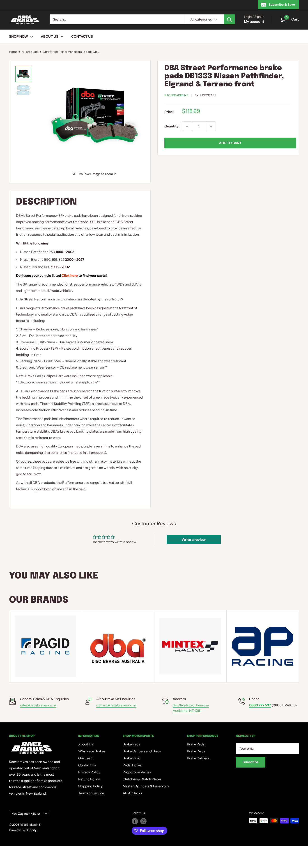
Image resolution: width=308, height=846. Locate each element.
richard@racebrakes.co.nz (116, 705)
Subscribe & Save (282, 4)
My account (254, 21)
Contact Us (82, 36)
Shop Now (18, 36)
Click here (84, 275)
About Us (49, 36)
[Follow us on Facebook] (135, 821)
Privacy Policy (89, 772)
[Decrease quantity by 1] (187, 126)
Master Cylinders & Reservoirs (146, 786)
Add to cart (230, 143)
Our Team (86, 758)
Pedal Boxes (132, 765)
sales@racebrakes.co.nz (38, 705)
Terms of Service (91, 793)
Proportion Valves (137, 772)
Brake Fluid (131, 758)
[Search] (229, 19)
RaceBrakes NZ (176, 95)
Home (13, 51)
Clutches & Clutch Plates (142, 779)
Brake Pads (131, 744)
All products (30, 51)
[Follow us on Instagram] (143, 821)
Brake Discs (196, 751)
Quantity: (171, 126)
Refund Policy (89, 779)
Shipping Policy (90, 786)
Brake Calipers (198, 758)
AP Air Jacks (132, 793)
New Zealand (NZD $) (25, 813)
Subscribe (251, 762)
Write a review (194, 539)
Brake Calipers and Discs (142, 751)
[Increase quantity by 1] (211, 126)
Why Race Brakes (91, 751)
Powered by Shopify (23, 830)
